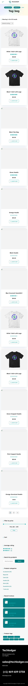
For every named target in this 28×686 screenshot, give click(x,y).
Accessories (6, 571)
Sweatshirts (6, 586)
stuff (17, 639)
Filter (14, 530)
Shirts (4, 583)
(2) (7, 550)
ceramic (11, 637)
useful (21, 639)
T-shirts (5, 589)
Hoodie (5, 580)
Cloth (4, 577)
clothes (17, 637)
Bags (4, 574)
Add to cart (15, 60)
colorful (6, 639)
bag (6, 637)
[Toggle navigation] (3, 1)
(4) (7, 548)
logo (12, 639)
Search (19, 561)
